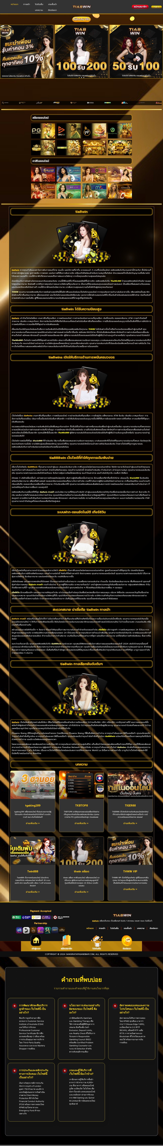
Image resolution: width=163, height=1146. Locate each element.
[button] (3, 52)
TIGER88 (130, 806)
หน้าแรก (14, 4)
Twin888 (32, 871)
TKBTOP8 (81, 806)
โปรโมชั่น (39, 4)
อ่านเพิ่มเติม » (33, 823)
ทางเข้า (26, 4)
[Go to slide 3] (83, 77)
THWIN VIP (130, 871)
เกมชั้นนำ (52, 4)
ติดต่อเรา (52, 10)
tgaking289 (32, 806)
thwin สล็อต (81, 871)
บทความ (39, 10)
